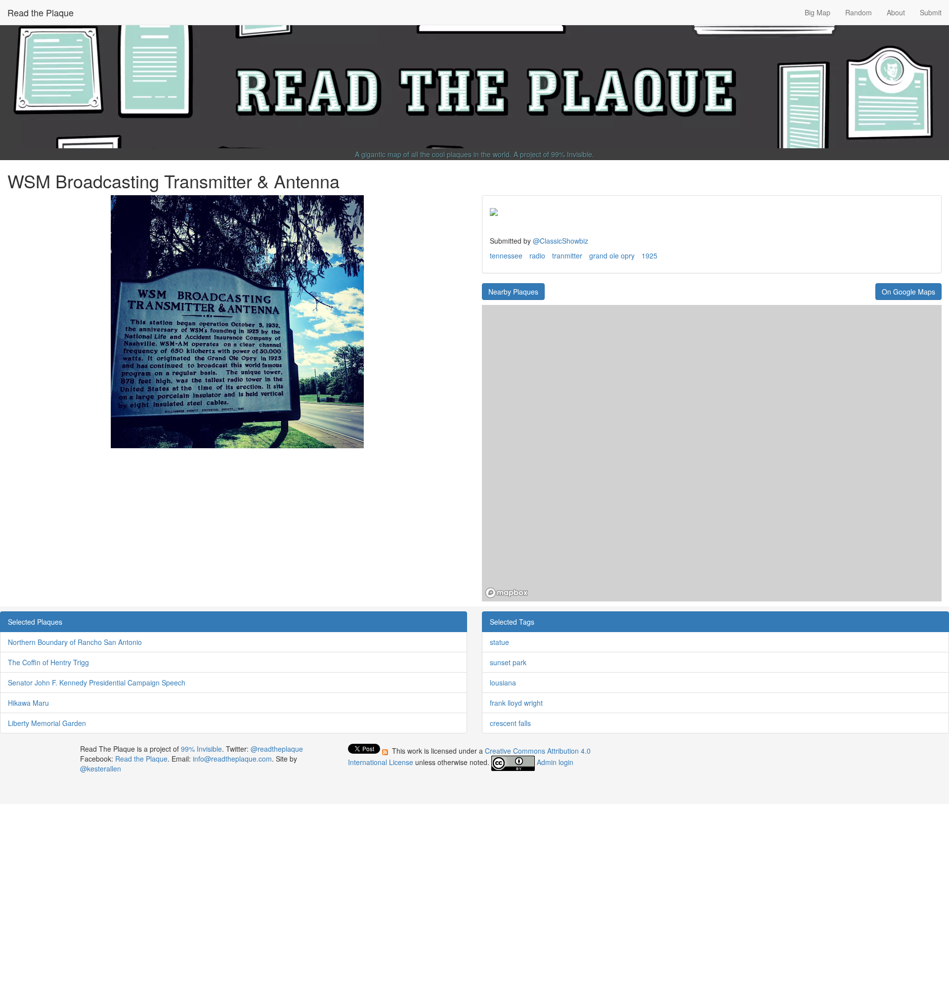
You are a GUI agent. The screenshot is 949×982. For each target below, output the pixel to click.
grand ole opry (612, 255)
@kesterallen (100, 768)
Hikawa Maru (28, 703)
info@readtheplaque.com (232, 759)
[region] (712, 453)
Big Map (817, 12)
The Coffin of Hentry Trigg (48, 662)
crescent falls (510, 723)
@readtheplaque (277, 749)
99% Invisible (571, 154)
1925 (649, 255)
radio (537, 255)
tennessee (506, 255)
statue (499, 642)
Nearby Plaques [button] (513, 292)
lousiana (503, 682)
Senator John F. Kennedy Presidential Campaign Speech (96, 682)
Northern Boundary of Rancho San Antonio (75, 642)
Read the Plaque (40, 12)
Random (858, 12)
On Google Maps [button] (908, 292)
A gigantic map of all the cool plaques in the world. (433, 154)
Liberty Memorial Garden (47, 723)
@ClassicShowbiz (560, 241)
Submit (931, 12)
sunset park (508, 662)
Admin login (555, 762)
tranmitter (567, 255)
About (896, 12)
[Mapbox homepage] (506, 592)
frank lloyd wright (516, 703)
